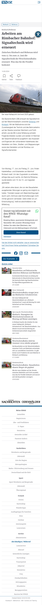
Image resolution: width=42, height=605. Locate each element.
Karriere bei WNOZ (21, 594)
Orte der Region (21, 460)
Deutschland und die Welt (21, 472)
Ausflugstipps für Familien (21, 512)
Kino (21, 516)
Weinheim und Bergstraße (21, 452)
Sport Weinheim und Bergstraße (21, 482)
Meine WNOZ (21, 410)
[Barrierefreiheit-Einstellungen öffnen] (38, 34)
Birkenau (32, 122)
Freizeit (21, 496)
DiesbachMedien (21, 578)
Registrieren (21, 418)
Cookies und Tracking (30, 600)
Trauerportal (21, 562)
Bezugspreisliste (21, 590)
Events (21, 500)
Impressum (7, 236)
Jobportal (21, 566)
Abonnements (21, 538)
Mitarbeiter (21, 586)
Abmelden (21, 443)
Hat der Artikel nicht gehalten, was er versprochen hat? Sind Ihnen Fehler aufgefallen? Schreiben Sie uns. (20, 245)
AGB (22, 600)
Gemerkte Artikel (21, 435)
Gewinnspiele (21, 524)
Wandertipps (21, 508)
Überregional (21, 490)
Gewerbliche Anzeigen (21, 554)
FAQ (21, 574)
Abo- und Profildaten (21, 422)
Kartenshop (21, 504)
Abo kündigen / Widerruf (21, 542)
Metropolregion (21, 464)
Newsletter (21, 431)
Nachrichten (21, 448)
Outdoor (21, 520)
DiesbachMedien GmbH (21, 598)
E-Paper (21, 426)
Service (21, 534)
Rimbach (5, 124)
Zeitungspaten (21, 582)
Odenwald (21, 456)
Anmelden (21, 414)
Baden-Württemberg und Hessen (21, 468)
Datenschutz (16, 600)
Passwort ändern (21, 439)
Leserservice (21, 546)
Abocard (21, 550)
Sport (21, 478)
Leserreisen (21, 528)
